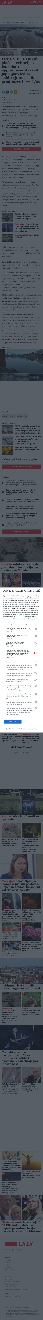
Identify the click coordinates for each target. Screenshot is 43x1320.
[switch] (35, 629)
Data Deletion (10, 729)
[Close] (39, 591)
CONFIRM (12, 722)
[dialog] (21, 660)
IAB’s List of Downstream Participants (24, 619)
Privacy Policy (32, 729)
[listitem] (21, 625)
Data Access (21, 729)
